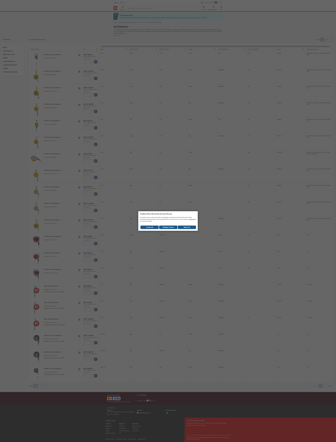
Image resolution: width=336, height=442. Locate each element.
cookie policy (192, 219)
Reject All (187, 227)
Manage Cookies (168, 227)
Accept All (149, 227)
